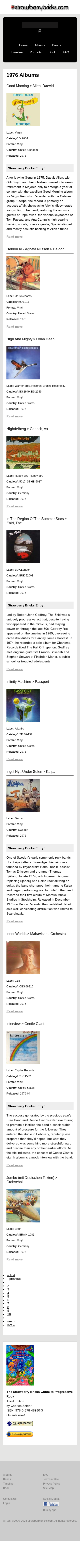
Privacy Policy (51, 1483)
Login (6, 1503)
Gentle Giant (34, 1024)
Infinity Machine (18, 682)
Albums (40, 45)
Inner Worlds (16, 934)
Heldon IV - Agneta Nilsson (27, 249)
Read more (14, 236)
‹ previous (14, 1278)
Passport (42, 682)
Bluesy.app (49, 1510)
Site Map (48, 1488)
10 (9, 1314)
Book (52, 52)
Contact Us (9, 1498)
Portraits (36, 52)
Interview (13, 1024)
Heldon (58, 249)
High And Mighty (19, 339)
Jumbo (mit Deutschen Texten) (30, 1178)
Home (23, 45)
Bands (56, 45)
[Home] (40, 10)
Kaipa (50, 771)
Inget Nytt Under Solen (24, 771)
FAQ (66, 52)
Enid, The (14, 523)
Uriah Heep (45, 339)
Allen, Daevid (43, 86)
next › (11, 1321)
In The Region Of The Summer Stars (35, 519)
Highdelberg (16, 429)
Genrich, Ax (39, 429)
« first (11, 1275)
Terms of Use (51, 1479)
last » (11, 1325)
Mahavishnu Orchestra (48, 934)
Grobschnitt (15, 1182)
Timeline (17, 52)
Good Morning (17, 86)
